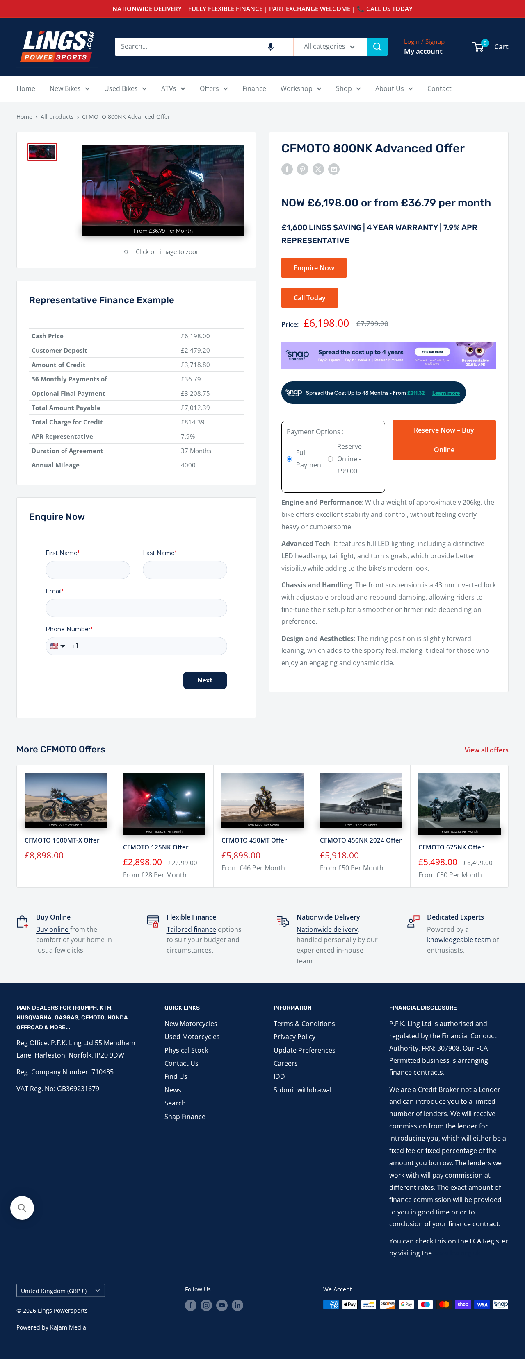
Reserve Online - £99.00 (349, 459)
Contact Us (181, 1063)
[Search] (377, 47)
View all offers (487, 749)
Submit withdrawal (302, 1089)
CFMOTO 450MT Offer (254, 840)
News (172, 1089)
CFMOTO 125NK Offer (155, 847)
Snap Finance (184, 1116)
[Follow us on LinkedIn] (237, 1305)
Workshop (297, 88)
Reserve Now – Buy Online (444, 440)
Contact (439, 88)
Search (175, 1103)
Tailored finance (191, 929)
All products (57, 116)
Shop (344, 88)
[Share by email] (334, 169)
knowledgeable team (459, 939)
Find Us (175, 1076)
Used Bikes (121, 88)
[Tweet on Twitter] (318, 169)
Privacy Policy (294, 1036)
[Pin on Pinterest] (302, 169)
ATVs (168, 88)
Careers (286, 1063)
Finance (254, 88)
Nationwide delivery (327, 929)
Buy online (53, 929)
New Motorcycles (190, 1023)
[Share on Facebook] (287, 169)
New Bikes (65, 88)
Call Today (310, 297)
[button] (270, 47)
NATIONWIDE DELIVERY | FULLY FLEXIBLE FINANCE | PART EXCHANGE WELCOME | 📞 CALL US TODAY (262, 9)
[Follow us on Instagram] (206, 1305)
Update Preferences (305, 1050)
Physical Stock (186, 1050)
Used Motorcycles (192, 1036)
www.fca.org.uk (457, 1252)
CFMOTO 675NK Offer (451, 847)
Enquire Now (314, 267)
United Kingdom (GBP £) (54, 1291)
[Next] (509, 826)
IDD (279, 1076)
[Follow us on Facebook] (190, 1305)
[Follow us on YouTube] (222, 1305)
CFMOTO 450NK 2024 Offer (361, 840)
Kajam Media (68, 1327)
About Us (389, 88)
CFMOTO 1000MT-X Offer (62, 840)
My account (423, 51)
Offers (209, 88)
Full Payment (310, 458)
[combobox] (204, 47)
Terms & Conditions (304, 1023)
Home (25, 88)
